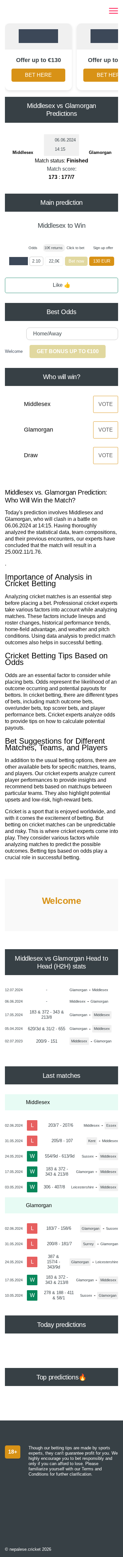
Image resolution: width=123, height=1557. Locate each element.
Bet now (76, 261)
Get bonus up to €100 (68, 351)
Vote (105, 404)
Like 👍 (62, 285)
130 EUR (101, 261)
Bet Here (38, 75)
